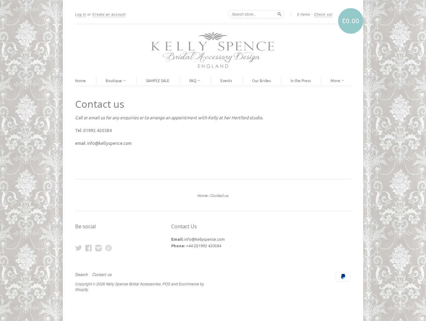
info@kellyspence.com (204, 239)
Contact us (102, 274)
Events (226, 81)
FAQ (193, 81)
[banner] (213, 50)
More (336, 81)
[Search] (279, 14)
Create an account (109, 14)
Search (81, 274)
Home (80, 81)
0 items (303, 14)
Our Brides (261, 81)
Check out (323, 14)
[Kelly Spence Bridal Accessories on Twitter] (78, 248)
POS (166, 283)
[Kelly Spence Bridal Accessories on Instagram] (98, 248)
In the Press (301, 81)
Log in (80, 14)
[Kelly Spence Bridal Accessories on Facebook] (88, 248)
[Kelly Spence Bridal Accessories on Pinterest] (108, 248)
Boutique (114, 81)
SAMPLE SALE (157, 81)
